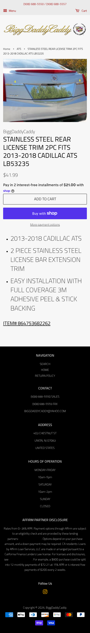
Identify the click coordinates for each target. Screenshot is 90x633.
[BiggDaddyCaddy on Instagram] (45, 592)
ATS (19, 49)
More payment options (45, 224)
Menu (12, 10)
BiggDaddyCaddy (56, 607)
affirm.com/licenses (20, 559)
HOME (45, 370)
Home (6, 49)
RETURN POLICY (45, 375)
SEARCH (45, 364)
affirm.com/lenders (29, 538)
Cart (84, 10)
